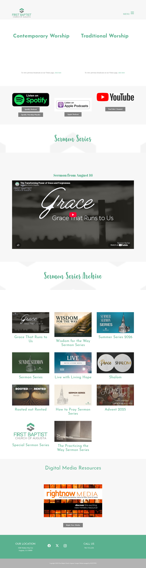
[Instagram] (65, 546)
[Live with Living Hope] (73, 362)
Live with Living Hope (73, 377)
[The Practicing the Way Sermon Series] (73, 431)
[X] (57, 546)
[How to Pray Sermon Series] (73, 395)
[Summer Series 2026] (115, 322)
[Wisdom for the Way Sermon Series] (73, 324)
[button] (132, 12)
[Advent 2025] (115, 395)
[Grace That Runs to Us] (30, 322)
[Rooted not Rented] (30, 395)
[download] (30, 100)
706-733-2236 (89, 548)
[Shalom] (115, 362)
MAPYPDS (93, 563)
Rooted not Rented (31, 409)
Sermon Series (31, 377)
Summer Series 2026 (115, 337)
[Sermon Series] (30, 362)
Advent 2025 (115, 409)
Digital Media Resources (73, 468)
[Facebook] (49, 546)
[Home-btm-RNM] (73, 500)
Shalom (115, 377)
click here (58, 73)
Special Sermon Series (30, 445)
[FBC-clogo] (21, 13)
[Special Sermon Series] (30, 431)
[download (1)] (73, 104)
